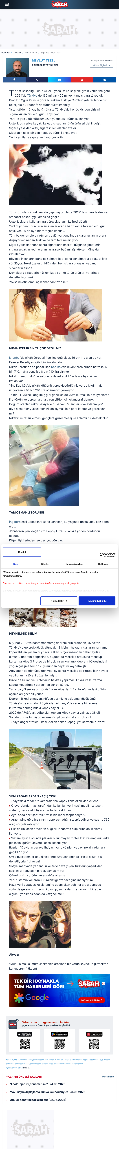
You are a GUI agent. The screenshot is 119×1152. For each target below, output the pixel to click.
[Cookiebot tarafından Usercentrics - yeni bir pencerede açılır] (101, 555)
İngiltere (15, 522)
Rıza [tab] (15, 564)
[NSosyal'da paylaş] (59, 79)
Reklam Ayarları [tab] (74, 564)
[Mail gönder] (104, 79)
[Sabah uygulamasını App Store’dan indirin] (24, 1040)
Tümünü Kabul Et (97, 601)
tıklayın (26, 1068)
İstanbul (14, 357)
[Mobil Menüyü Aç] (7, 4)
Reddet (22, 552)
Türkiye (32, 95)
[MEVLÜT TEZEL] (17, 67)
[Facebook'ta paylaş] (14, 79)
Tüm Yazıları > (107, 1076)
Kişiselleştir (57, 601)
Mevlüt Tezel (31, 52)
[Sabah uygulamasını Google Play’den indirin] (59, 1040)
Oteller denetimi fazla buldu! (37, 1099)
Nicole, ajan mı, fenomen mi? (37, 1084)
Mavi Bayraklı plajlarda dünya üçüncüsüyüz (47, 1092)
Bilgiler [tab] (45, 564)
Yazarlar (17, 52)
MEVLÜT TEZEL (43, 60)
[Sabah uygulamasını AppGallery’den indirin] (94, 1040)
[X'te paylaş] (37, 79)
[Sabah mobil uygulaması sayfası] (14, 1024)
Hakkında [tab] (103, 564)
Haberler (5, 52)
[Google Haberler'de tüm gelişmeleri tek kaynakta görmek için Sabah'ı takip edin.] (59, 992)
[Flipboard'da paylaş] (82, 79)
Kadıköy (56, 367)
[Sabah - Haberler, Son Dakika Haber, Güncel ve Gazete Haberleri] (59, 4)
